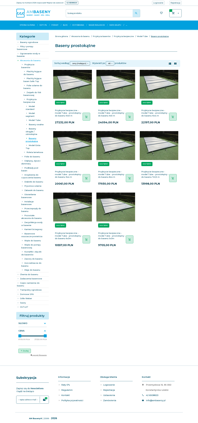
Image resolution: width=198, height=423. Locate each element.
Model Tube (35, 120)
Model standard (30, 107)
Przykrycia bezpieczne (30, 100)
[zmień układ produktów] (170, 63)
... (126, 25)
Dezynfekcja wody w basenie (31, 223)
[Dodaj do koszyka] (86, 117)
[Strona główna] (33, 13)
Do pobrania (78, 25)
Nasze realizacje (97, 25)
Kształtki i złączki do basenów (31, 253)
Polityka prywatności (72, 400)
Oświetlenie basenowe (28, 195)
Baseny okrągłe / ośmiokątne (31, 131)
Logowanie (109, 385)
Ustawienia (109, 395)
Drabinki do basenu (33, 182)
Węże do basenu (32, 240)
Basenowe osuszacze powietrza (31, 235)
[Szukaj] (136, 13)
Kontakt (65, 395)
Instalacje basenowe (27, 203)
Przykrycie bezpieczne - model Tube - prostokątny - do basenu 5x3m (112, 236)
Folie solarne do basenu (32, 86)
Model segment (30, 114)
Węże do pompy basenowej (31, 246)
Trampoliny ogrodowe (31, 290)
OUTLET (24, 307)
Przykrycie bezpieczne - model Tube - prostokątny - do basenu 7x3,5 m (155, 174)
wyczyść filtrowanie (39, 355)
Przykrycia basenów (27, 66)
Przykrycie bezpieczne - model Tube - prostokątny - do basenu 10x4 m (155, 113)
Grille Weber (26, 298)
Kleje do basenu (32, 270)
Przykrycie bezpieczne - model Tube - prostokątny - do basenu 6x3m (68, 236)
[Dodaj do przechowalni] (89, 73)
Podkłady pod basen (29, 169)
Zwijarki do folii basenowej (32, 93)
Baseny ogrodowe (29, 42)
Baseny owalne (36, 124)
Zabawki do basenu (33, 190)
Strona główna (27, 25)
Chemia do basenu (29, 274)
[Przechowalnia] (161, 13)
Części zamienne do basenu (28, 284)
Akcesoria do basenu (30, 60)
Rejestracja (109, 390)
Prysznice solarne (32, 186)
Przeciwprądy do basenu (31, 210)
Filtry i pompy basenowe (25, 47)
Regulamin (67, 390)
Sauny (23, 303)
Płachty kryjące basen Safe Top (32, 79)
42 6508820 (71, 3)
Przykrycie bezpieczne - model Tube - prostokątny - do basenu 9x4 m (68, 174)
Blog (65, 25)
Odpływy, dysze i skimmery (31, 162)
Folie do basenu (32, 156)
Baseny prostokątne (32, 139)
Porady (54, 25)
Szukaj (25, 351)
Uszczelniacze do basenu (31, 264)
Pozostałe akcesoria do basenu (31, 216)
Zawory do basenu (33, 259)
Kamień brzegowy (33, 229)
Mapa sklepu (115, 25)
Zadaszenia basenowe (31, 278)
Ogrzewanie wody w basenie (28, 54)
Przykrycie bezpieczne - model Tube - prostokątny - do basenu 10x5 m (68, 113)
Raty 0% (43, 25)
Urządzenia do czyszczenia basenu (31, 176)
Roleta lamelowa (35, 152)
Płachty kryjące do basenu (32, 72)
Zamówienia (109, 400)
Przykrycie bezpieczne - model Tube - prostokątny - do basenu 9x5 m (112, 113)
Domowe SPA (27, 294)
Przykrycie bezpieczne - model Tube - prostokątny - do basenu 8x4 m (112, 174)
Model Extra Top (33, 146)
